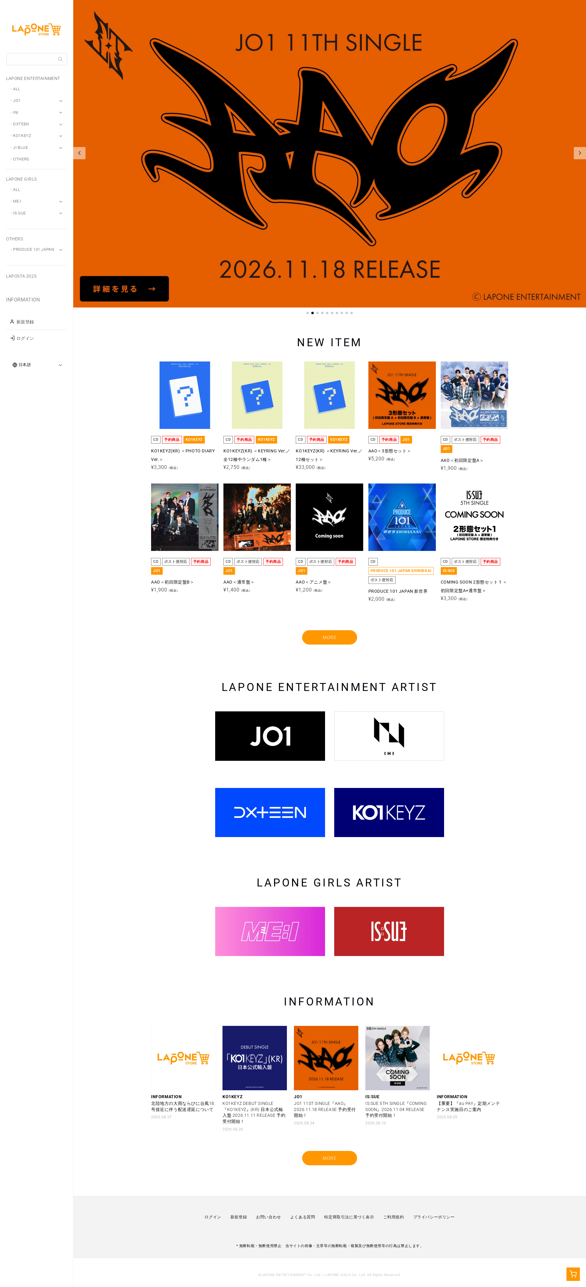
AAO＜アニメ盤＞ (313, 517)
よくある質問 (302, 1217)
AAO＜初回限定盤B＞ (172, 517)
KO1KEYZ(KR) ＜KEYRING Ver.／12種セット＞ (329, 395)
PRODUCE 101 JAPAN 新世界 (398, 517)
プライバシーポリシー (434, 1217)
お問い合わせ (268, 1217)
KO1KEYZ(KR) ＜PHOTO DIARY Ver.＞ (183, 395)
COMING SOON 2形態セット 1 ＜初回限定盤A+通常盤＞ (474, 517)
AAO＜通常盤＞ (239, 517)
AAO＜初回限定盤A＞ (462, 395)
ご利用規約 (393, 1217)
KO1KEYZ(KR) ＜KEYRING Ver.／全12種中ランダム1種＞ (257, 395)
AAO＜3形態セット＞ (389, 395)
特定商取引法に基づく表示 (349, 1217)
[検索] (60, 59)
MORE (330, 637)
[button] (307, 313)
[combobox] (36, 59)
